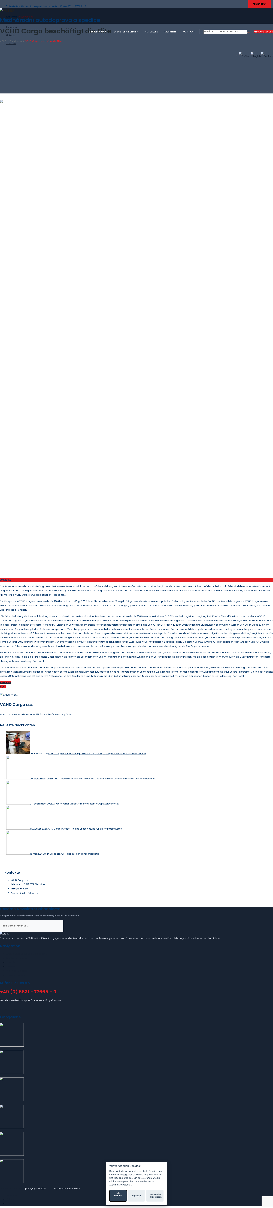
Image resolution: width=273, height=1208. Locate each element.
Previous (5, 682)
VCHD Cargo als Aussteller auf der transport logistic (71, 853)
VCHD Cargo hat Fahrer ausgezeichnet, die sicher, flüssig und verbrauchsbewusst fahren (97, 753)
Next (3, 686)
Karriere (170, 31)
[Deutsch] (267, 56)
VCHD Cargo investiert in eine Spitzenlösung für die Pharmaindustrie (84, 828)
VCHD (49, 1188)
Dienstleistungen (126, 31)
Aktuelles (151, 31)
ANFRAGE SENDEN (263, 31)
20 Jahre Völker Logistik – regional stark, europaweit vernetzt (85, 803)
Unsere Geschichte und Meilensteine (26, 953)
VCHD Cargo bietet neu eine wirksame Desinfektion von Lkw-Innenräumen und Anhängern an (103, 778)
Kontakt (189, 31)
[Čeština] (244, 56)
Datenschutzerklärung (12, 1188)
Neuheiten (12, 962)
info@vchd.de (19, 888)
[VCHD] (136, 10)
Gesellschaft (98, 31)
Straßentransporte (16, 958)
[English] (255, 56)
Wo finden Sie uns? (16, 971)
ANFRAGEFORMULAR (11, 1009)
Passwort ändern (15, 975)
